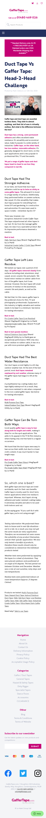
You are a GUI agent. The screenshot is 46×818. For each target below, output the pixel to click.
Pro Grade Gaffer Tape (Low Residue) (20, 318)
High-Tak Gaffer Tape (23, 600)
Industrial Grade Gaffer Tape (16, 324)
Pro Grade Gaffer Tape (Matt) (16, 468)
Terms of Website (23, 721)
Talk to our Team (21, 611)
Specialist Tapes (23, 689)
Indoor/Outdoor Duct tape (16, 334)
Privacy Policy (23, 654)
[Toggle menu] (3, 33)
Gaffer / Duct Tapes (23, 675)
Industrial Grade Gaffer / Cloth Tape (19, 245)
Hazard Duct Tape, (16, 595)
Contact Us (23, 647)
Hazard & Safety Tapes (23, 682)
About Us (23, 643)
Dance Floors (23, 693)
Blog (23, 714)
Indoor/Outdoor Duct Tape (14, 405)
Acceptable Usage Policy (23, 661)
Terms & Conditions (23, 718)
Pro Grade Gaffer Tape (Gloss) (16, 462)
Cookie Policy (23, 658)
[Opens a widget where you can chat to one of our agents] (37, 814)
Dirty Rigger (23, 686)
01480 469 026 (27, 17)
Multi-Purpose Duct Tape (14, 402)
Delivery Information (23, 650)
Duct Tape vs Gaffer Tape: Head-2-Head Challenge (20, 74)
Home (23, 639)
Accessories (23, 697)
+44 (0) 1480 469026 (25, 789)
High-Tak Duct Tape (13, 240)
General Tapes (23, 678)
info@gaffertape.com (23, 791)
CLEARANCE (23, 701)
